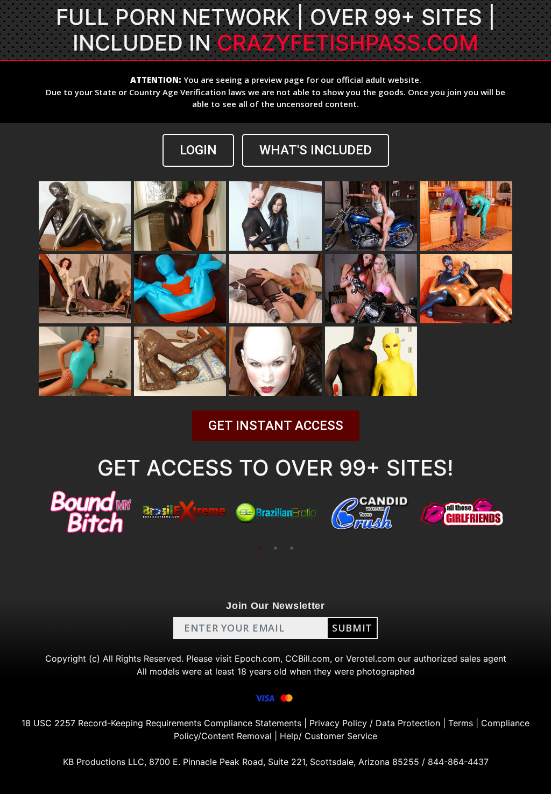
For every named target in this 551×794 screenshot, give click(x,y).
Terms (460, 723)
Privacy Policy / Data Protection (374, 723)
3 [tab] (291, 548)
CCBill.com (307, 658)
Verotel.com (370, 658)
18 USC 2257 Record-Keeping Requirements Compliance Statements (161, 723)
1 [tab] (259, 548)
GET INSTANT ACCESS (275, 425)
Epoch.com (257, 658)
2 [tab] (275, 548)
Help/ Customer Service (328, 736)
